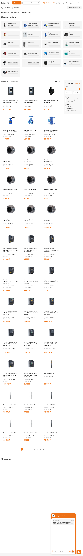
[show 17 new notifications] (18, 86)
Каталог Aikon (26, 13)
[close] (73, 515)
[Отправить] (73, 551)
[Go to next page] (43, 449)
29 (40, 449)
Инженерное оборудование (10, 13)
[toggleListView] (56, 81)
